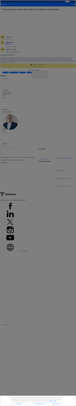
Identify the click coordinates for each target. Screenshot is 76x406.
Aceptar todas (55, 403)
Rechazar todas (40, 403)
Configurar (18, 403)
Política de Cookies (52, 400)
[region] (38, 401)
